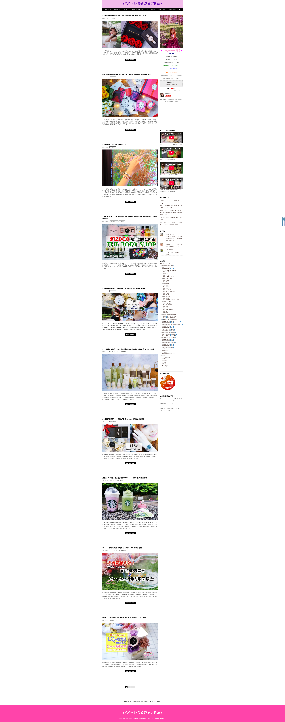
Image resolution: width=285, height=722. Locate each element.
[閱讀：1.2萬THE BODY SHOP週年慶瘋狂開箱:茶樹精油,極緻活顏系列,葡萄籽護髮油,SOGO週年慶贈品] (130, 260)
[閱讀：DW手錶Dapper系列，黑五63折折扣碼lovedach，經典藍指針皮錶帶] (130, 320)
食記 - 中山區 (166, 275)
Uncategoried (165, 365)
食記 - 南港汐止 (166, 296)
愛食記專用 (165, 312)
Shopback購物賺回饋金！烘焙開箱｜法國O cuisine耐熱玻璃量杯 (122, 548)
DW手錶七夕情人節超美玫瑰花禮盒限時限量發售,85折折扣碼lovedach (124, 15)
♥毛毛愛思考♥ (165, 358)
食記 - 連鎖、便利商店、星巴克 (116, 480)
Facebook (128, 701)
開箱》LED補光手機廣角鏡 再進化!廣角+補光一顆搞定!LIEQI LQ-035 (124, 618)
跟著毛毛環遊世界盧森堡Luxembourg (171, 321)
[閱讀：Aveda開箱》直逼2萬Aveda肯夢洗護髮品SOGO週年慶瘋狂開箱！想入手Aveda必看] (130, 390)
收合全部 (168, 263)
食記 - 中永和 (166, 283)
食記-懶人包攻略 (167, 273)
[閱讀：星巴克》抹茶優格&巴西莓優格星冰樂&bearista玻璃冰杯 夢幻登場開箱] (130, 519)
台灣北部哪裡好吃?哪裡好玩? (169, 270)
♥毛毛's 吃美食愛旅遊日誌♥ (142, 3)
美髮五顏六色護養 (114, 351)
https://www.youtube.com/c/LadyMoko (171, 90)
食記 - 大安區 (166, 280)
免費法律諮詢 (166, 410)
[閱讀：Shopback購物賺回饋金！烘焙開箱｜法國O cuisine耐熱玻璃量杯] (130, 589)
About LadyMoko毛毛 (174, 9)
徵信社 (164, 408)
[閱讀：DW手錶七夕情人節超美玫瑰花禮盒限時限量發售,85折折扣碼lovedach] (130, 48)
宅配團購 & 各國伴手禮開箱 (168, 353)
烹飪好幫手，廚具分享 (114, 550)
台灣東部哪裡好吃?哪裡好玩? (169, 317)
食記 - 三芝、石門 (167, 301)
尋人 (179, 408)
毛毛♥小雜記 (165, 363)
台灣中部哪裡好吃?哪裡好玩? (169, 314)
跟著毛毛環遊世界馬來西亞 (168, 342)
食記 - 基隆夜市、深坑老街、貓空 (171, 299)
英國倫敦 (132, 9)
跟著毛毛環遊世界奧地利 (168, 329)
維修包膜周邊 (122, 620)
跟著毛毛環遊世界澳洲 (167, 340)
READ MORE (130, 59)
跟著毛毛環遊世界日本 (167, 339)
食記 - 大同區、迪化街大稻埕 (170, 291)
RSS (159, 701)
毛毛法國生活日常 (166, 267)
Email (153, 701)
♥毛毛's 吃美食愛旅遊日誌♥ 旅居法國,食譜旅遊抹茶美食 (134, 718)
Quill (152, 718)
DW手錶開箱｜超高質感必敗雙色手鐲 (114, 144)
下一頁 (132, 687)
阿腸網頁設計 (163, 718)
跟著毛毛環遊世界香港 (167, 347)
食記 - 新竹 (165, 306)
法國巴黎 (140, 9)
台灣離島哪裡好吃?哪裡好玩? (170, 319)
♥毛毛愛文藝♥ (165, 355)
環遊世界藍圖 (162, 9)
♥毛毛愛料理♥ (165, 352)
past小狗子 (164, 366)
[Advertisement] (171, 115)
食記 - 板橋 (165, 288)
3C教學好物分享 (166, 357)
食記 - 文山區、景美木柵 (168, 289)
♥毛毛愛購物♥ (113, 18)
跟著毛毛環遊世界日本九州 (168, 337)
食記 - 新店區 (166, 294)
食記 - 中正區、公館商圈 (168, 276)
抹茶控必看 (108, 9)
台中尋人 (172, 408)
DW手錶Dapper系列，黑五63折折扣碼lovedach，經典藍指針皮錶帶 (123, 288)
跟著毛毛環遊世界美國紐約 (168, 332)
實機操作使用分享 (113, 620)
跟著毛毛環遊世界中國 (167, 345)
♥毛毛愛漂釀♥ (165, 350)
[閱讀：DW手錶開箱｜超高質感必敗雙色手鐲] (130, 186)
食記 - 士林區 (166, 293)
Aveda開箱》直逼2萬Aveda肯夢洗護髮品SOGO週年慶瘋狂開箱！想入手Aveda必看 (128, 349)
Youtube (146, 701)
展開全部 (162, 263)
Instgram (137, 701)
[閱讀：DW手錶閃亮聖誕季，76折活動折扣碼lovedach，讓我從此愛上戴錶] (130, 451)
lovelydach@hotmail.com (171, 84)
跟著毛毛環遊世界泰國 (167, 344)
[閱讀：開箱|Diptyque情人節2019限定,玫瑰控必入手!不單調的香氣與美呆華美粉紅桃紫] (130, 116)
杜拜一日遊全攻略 (150, 9)
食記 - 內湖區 (166, 286)
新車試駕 (164, 362)
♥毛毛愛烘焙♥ (165, 348)
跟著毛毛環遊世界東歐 (167, 265)
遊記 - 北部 (165, 311)
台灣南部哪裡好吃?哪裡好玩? (169, 316)
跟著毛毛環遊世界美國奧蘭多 (169, 334)
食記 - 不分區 (166, 308)
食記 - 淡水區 (166, 271)
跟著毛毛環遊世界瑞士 (167, 322)
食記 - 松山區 (166, 281)
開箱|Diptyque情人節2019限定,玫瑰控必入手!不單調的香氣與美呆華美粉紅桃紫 (127, 74)
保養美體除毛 (114, 221)
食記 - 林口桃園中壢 (167, 304)
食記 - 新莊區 (166, 285)
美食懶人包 (117, 9)
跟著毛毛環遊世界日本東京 (168, 335)
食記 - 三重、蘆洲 (167, 303)
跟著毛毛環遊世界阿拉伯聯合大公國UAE (172, 324)
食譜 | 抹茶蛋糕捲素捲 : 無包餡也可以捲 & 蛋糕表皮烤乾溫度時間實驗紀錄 (174, 252)
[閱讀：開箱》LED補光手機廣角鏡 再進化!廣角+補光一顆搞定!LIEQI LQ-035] (130, 659)
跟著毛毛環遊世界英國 (167, 326)
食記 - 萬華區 (166, 298)
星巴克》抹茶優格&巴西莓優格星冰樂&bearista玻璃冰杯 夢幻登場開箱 (124, 478)
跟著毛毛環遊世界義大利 (168, 330)
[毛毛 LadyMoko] (171, 47)
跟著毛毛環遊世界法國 (167, 268)
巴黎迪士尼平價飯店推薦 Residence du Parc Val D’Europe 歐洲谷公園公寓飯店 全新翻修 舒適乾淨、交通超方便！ (171, 212)
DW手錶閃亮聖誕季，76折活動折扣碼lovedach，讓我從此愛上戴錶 (123, 419)
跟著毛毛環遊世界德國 (167, 327)
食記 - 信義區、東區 (167, 278)
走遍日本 (125, 9)
